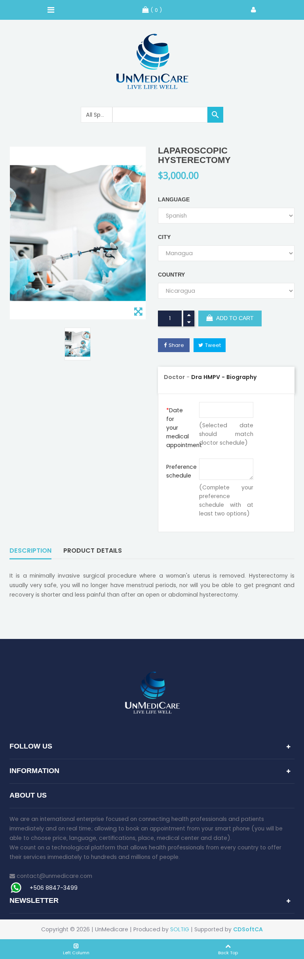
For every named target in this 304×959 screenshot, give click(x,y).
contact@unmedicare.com (54, 876)
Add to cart (234, 318)
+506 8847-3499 (53, 888)
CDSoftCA (248, 929)
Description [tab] (30, 550)
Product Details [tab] (92, 550)
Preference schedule (179, 471)
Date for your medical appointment (179, 427)
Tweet (213, 345)
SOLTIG (179, 929)
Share (176, 345)
